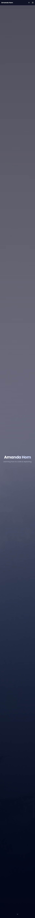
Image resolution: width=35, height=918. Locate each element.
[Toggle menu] (32, 2)
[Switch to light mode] (29, 2)
